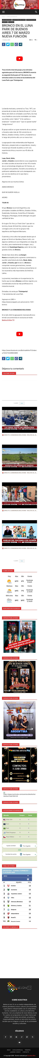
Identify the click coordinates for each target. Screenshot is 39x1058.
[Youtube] (20, 1043)
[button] (3, 12)
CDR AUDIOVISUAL (12, 17)
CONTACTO (26, 1052)
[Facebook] (6, 1037)
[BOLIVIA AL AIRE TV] (19, 4)
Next (22, 403)
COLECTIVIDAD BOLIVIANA (19, 20)
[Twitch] (27, 1037)
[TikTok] (22, 1037)
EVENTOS (5, 22)
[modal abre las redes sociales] (20, 44)
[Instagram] (11, 1037)
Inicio (3, 17)
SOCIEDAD (11, 22)
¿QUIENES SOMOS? (15, 1052)
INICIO (8, 1050)
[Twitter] (32, 1037)
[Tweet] (8, 44)
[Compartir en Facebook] (3, 44)
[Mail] (16, 1037)
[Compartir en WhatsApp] (12, 44)
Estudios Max (31, 1055)
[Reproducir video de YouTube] (19, 59)
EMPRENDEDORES (31, 20)
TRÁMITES (27, 1050)
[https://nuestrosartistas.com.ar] (19, 765)
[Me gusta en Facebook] (16, 44)
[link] (8, 320)
